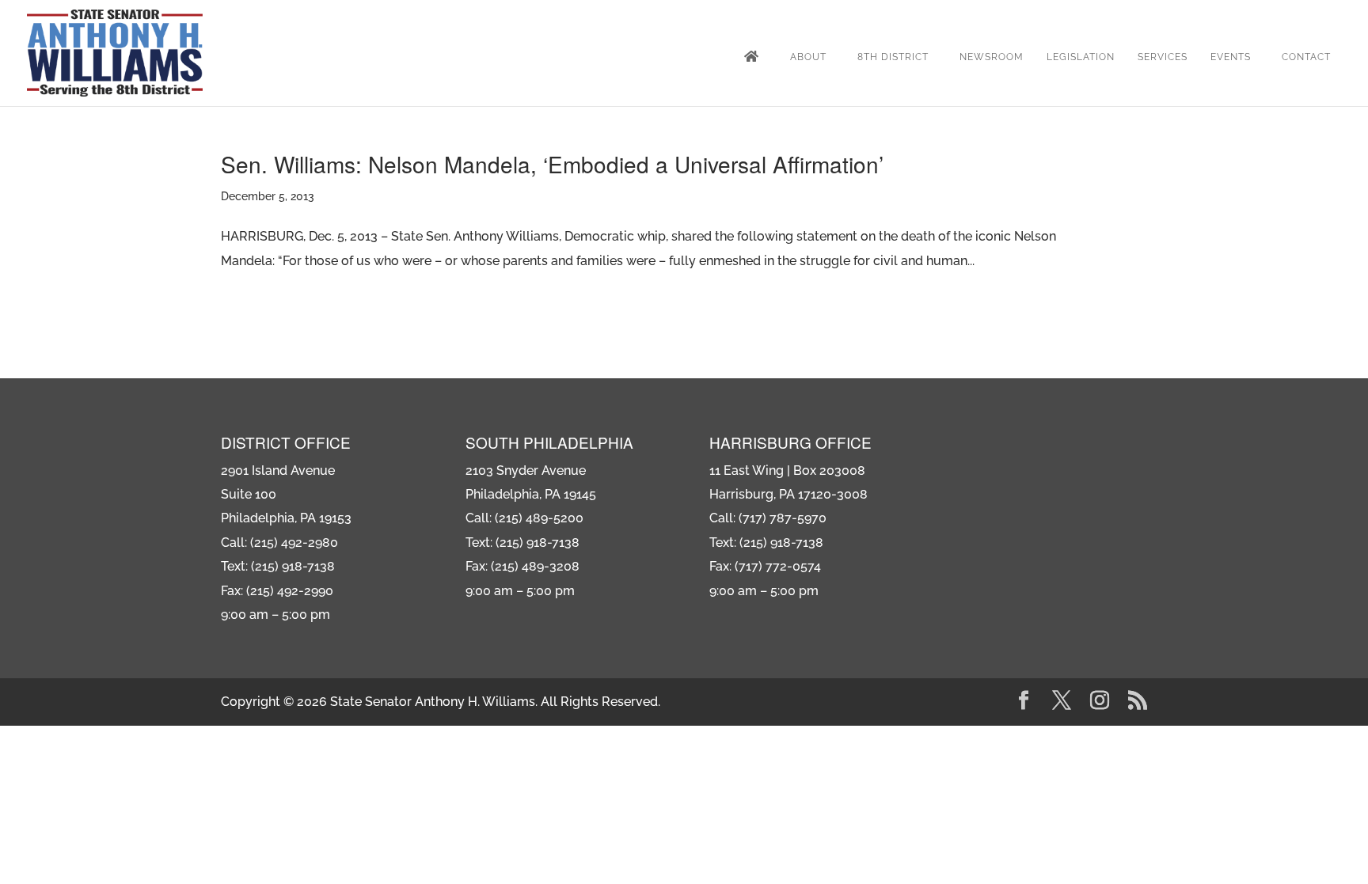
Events (1230, 57)
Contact (1306, 57)
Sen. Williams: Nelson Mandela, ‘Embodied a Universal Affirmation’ (552, 164)
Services (1163, 57)
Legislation (1081, 57)
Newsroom (992, 57)
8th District (893, 57)
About (808, 57)
